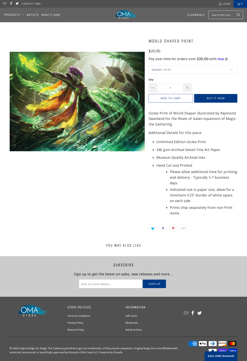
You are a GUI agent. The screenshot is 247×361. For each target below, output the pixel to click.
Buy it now (216, 98)
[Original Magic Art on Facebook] (10, 3)
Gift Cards (131, 315)
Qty (151, 79)
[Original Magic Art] (124, 15)
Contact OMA (31, 3)
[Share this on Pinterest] (173, 228)
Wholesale (131, 322)
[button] (14, 15)
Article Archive (133, 329)
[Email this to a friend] (183, 228)
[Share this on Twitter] (153, 228)
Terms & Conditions (79, 315)
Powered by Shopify (111, 352)
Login (226, 3)
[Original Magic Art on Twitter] (17, 3)
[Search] (238, 15)
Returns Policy (76, 329)
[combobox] (225, 15)
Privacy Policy (75, 322)
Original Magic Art (29, 348)
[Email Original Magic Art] (4, 3)
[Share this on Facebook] (163, 228)
